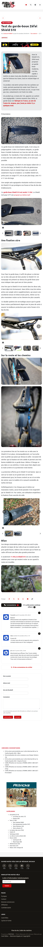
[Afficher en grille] (3, 227)
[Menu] (40, 5)
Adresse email (6, 683)
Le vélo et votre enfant (16, 836)
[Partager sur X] (14, 599)
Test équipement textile (20, 824)
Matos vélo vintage (15, 847)
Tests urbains (16, 828)
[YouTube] (22, 865)
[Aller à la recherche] (31, 5)
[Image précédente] (4, 211)
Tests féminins (17, 826)
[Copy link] (32, 599)
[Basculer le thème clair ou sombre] (35, 5)
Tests (11, 820)
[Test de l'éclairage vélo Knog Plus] (3, 18)
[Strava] (28, 865)
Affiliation (4, 905)
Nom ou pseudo (7, 676)
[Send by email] (28, 599)
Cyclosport (16, 840)
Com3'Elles (4, 918)
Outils (11, 832)
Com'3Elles (4, 936)
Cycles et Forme (6, 921)
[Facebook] (4, 865)
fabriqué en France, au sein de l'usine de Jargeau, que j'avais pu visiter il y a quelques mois (19, 103)
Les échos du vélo (18, 816)
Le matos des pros (15, 830)
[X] (16, 865)
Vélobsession (14, 844)
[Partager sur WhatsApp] (23, 599)
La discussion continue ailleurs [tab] (32, 606)
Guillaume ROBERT (8, 33)
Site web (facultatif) (8, 690)
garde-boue (4, 37)
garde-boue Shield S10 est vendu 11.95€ (18, 192)
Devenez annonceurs (7, 902)
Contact (3, 899)
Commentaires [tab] (12, 605)
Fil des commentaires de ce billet (22, 667)
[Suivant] (40, 233)
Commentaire (6, 697)
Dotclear (11, 934)
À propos (4, 896)
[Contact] (26, 5)
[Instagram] (10, 865)
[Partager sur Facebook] (9, 599)
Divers (11, 838)
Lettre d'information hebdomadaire (15, 878)
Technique (13, 834)
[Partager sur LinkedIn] (18, 599)
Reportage (16, 842)
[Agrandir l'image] (21, 211)
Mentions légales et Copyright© (20, 936)
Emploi (15, 818)
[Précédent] (2, 233)
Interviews (13, 846)
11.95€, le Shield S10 (18, 557)
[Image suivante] (39, 211)
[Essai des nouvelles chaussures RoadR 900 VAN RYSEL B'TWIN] (40, 18)
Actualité (12, 814)
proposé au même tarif (22, 195)
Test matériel (34, 33)
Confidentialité (6, 908)
